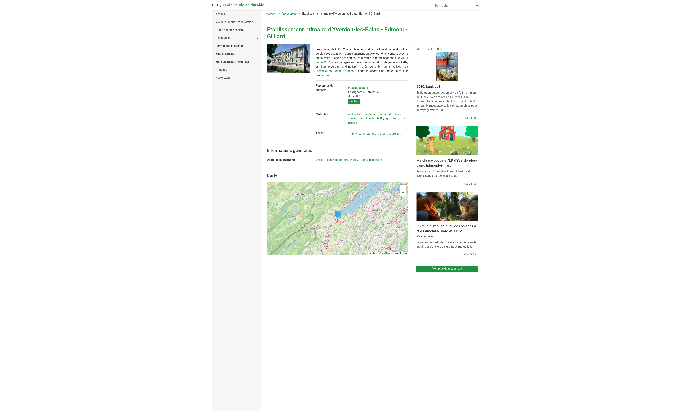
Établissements (225, 53)
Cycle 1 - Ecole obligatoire (332, 160)
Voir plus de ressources (447, 268)
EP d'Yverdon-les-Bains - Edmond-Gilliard (376, 134)
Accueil (220, 14)
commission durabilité (387, 114)
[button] (337, 215)
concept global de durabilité (365, 118)
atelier (352, 114)
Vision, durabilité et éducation (234, 22)
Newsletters (223, 77)
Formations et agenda (230, 46)
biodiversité (364, 114)
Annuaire (221, 69)
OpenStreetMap (387, 253)
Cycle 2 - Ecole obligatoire (365, 160)
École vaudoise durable (243, 5)
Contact (354, 101)
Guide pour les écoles (229, 30)
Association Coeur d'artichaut (336, 71)
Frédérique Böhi (358, 87)
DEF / (217, 5)
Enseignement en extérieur (232, 61)
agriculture (391, 118)
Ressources (223, 38)
